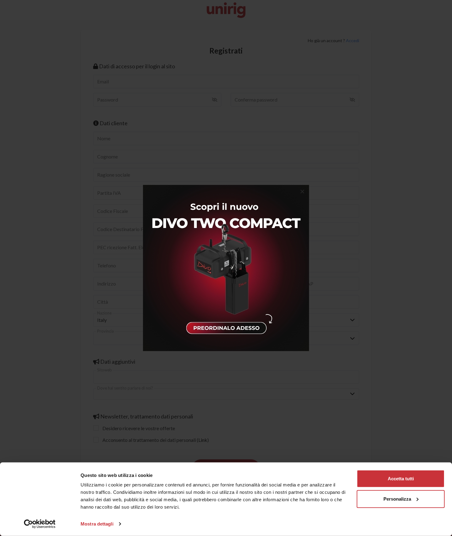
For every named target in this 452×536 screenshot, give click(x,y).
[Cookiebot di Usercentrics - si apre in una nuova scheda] (40, 524)
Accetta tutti (401, 478)
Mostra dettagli (97, 523)
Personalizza (397, 498)
